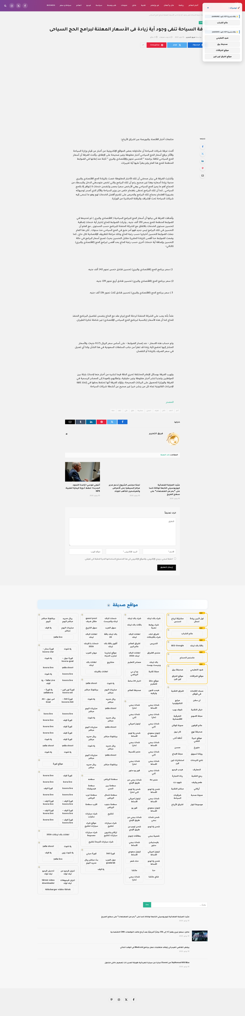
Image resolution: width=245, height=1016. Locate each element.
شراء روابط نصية (154, 626)
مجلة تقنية (154, 671)
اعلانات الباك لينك (134, 635)
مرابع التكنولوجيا (177, 701)
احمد (171, 411)
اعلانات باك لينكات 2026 (58, 834)
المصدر (170, 401)
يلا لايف (101, 869)
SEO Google (177, 645)
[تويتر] (202, 154)
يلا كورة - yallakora (48, 691)
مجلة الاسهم (196, 716)
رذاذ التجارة (177, 776)
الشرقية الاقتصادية (177, 717)
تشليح (111, 813)
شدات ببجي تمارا (134, 706)
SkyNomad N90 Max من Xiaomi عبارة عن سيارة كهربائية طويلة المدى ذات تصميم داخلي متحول (147, 963)
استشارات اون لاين (177, 761)
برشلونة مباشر (91, 689)
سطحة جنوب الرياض (110, 806)
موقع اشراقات (196, 676)
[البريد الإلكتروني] (202, 175)
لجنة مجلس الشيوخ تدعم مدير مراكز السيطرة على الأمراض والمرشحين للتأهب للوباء (124, 488)
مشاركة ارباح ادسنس (177, 620)
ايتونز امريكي (134, 723)
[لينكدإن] (202, 161)
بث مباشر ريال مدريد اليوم (91, 861)
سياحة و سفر (65, 6)
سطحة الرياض (111, 779)
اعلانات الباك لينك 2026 (134, 654)
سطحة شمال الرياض (110, 796)
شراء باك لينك (153, 618)
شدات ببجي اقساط (153, 706)
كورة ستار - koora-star (48, 650)
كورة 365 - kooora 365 (67, 700)
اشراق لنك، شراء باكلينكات (153, 635)
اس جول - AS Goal (48, 700)
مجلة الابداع (177, 754)
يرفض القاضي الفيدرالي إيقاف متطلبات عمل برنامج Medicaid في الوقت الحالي (154, 948)
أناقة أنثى (177, 738)
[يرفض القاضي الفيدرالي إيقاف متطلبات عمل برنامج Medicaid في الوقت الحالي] (200, 951)
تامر (163, 411)
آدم (177, 411)
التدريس (154, 643)
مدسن (177, 747)
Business (51, 6)
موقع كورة (58, 763)
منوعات (124, 6)
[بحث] (5, 6)
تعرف (157, 411)
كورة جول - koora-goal (67, 659)
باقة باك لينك (196, 645)
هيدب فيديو (177, 769)
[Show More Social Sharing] (143, 45)
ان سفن (196, 700)
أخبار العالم (193, 6)
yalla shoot (91, 683)
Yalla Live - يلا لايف (48, 682)
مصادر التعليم (134, 662)
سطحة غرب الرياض (91, 796)
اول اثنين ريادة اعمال (197, 620)
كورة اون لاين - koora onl (67, 691)
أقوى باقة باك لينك (110, 645)
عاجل (134, 6)
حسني (148, 411)
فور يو (134, 808)
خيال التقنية (196, 709)
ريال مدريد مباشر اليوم (67, 620)
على (126, 411)
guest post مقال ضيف (91, 620)
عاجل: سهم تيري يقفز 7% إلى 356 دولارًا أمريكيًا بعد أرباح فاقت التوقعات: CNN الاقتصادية (149, 932)
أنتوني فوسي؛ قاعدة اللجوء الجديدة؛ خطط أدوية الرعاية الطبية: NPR (82, 488)
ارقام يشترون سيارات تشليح (110, 834)
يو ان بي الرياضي (134, 673)
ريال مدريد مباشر (111, 700)
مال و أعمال (169, 6)
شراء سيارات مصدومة (91, 834)
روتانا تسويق (197, 754)
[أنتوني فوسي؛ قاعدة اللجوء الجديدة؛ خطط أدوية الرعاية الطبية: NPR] (82, 472)
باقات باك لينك (134, 624)
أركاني (197, 788)
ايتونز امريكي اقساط (134, 800)
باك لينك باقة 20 (110, 635)
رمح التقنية (196, 776)
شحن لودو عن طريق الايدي (134, 828)
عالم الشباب (187, 633)
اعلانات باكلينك (101, 671)
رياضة (181, 6)
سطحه (91, 779)
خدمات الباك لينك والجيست (111, 620)
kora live (48, 713)
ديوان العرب (91, 652)
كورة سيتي (91, 853)
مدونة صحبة (197, 795)
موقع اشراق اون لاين (177, 677)
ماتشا (134, 870)
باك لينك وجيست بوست (154, 663)
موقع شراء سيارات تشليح (91, 824)
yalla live (57, 637)
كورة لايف (67, 720)
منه (113, 411)
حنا (153, 870)
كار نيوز (177, 731)
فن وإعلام (155, 6)
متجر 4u (154, 779)
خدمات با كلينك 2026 (91, 645)
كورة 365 (110, 853)
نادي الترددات (197, 760)
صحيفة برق (177, 669)
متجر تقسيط (134, 751)
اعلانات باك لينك (91, 663)
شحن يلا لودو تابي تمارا (134, 790)
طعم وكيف (197, 782)
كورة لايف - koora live (67, 802)
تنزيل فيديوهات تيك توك (67, 881)
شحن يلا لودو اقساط (134, 734)
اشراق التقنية (177, 691)
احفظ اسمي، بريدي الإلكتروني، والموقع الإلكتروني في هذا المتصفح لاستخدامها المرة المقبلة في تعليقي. (129, 559)
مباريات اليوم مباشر (110, 691)
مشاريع (110, 662)
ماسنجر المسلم (187, 657)
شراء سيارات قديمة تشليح (101, 841)
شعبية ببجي (154, 836)
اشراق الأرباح (177, 804)
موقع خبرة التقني (197, 739)
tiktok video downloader (48, 881)
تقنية (143, 6)
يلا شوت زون (67, 852)
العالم (79, 6)
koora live (48, 667)
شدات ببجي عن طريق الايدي (134, 781)
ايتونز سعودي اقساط (153, 734)
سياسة (99, 6)
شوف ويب (177, 709)
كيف (119, 411)
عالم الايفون (196, 725)
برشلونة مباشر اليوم (48, 620)
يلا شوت (110, 683)
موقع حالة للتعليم (154, 682)
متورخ (197, 747)
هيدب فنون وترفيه (153, 691)
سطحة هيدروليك (91, 787)
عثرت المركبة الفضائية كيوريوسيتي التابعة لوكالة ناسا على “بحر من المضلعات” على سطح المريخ (164, 490)
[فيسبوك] (202, 146)
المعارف (197, 769)
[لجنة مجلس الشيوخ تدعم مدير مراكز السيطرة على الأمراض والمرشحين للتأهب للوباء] (122, 472)
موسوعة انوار (197, 804)
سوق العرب (110, 627)
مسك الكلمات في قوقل (196, 692)
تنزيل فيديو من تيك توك (68, 872)
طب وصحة (111, 6)
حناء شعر (134, 861)
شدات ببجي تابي (134, 716)
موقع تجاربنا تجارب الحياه (110, 654)
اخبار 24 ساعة (134, 681)
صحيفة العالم (134, 690)
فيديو (88, 6)
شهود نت (177, 782)
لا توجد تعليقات (164, 37)
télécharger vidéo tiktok (58, 889)
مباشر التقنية (177, 788)
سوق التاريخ (91, 627)
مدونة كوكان (177, 725)
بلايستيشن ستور (154, 844)
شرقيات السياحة (177, 796)
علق (132, 411)
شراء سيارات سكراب (91, 815)
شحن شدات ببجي (153, 818)
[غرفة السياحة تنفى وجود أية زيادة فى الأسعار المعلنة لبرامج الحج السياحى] (122, 92)
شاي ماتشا (154, 876)
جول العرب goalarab (110, 861)
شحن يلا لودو (154, 826)
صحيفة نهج (196, 731)
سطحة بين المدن (110, 787)
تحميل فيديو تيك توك (48, 872)
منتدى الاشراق (153, 652)
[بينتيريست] (202, 168)
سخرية (140, 411)
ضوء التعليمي (196, 669)
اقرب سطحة (91, 804)
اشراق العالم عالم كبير (134, 645)
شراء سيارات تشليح (111, 824)
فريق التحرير (190, 37)
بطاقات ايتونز (134, 836)
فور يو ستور (134, 770)
